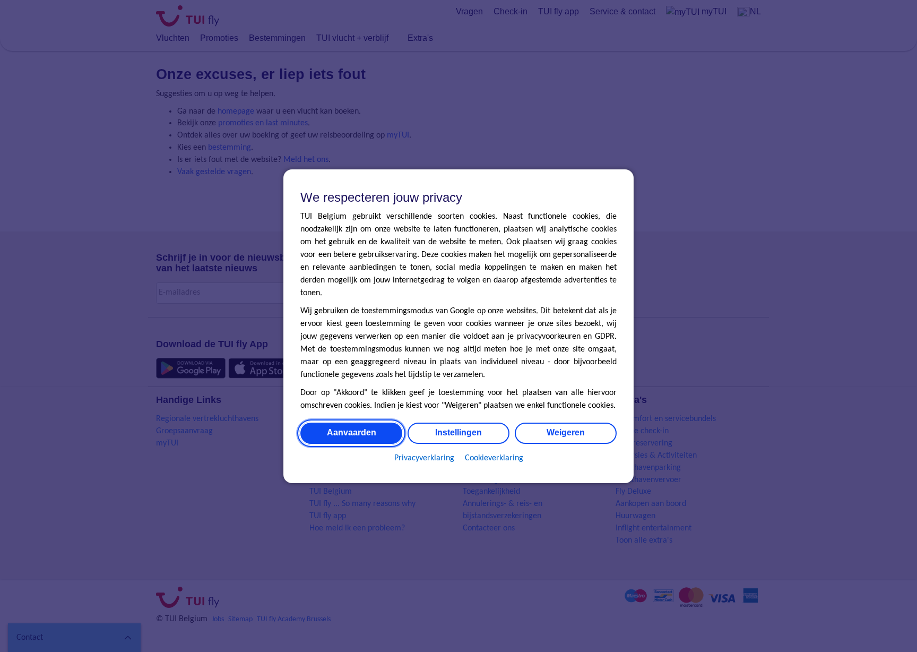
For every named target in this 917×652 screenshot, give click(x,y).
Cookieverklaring (494, 457)
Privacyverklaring (424, 457)
